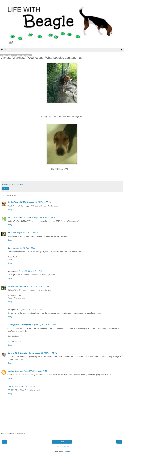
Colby (10, 248)
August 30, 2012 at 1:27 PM (46, 353)
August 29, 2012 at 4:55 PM (39, 202)
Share (6, 188)
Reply (9, 209)
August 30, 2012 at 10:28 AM (44, 325)
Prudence (11, 233)
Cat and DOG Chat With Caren (20, 353)
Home (62, 442)
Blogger (67, 451)
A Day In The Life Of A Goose (20, 217)
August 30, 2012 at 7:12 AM (38, 286)
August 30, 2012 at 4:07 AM (24, 248)
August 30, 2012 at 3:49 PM (35, 371)
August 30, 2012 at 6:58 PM (23, 386)
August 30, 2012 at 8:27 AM (30, 309)
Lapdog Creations (15, 371)
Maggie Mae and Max (16, 286)
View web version (62, 447)
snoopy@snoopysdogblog (19, 325)
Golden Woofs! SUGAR (17, 202)
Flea (9, 386)
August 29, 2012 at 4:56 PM (45, 217)
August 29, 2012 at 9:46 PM (28, 233)
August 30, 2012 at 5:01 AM (30, 271)
